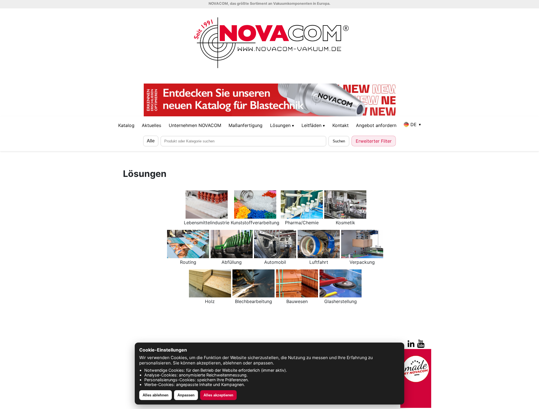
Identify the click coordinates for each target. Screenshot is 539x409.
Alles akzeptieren (218, 395)
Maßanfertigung (245, 125)
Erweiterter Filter (374, 141)
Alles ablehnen (155, 395)
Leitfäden (313, 125)
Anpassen (186, 395)
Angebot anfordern (376, 125)
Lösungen (282, 125)
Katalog (126, 125)
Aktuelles (151, 125)
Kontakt (340, 125)
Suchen (339, 141)
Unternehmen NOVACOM (195, 125)
